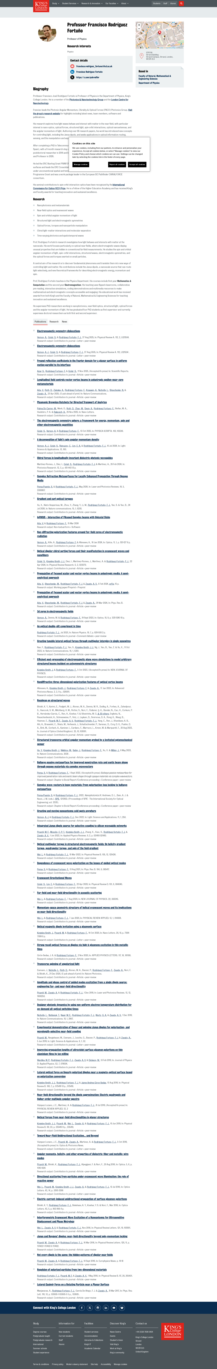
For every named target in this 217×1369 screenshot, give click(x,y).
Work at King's (121, 1349)
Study (56, 4)
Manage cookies (120, 1364)
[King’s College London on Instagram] (98, 1308)
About (125, 4)
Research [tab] (54, 322)
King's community (121, 1353)
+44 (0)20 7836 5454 (144, 1332)
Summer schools (44, 1349)
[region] (109, 154)
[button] (159, 33)
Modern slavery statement (77, 1364)
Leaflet (161, 48)
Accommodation (95, 1336)
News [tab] (64, 322)
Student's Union (121, 1340)
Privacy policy (57, 1364)
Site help (94, 1364)
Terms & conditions (41, 1364)
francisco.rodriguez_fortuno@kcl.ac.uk (94, 66)
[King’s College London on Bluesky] (122, 1308)
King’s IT (95, 1344)
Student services (95, 1332)
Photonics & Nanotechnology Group (86, 100)
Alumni (173, 4)
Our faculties (112, 4)
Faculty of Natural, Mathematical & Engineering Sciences (155, 77)
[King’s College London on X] (90, 1308)
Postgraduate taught (44, 1336)
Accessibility (106, 1364)
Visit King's (121, 1344)
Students (156, 4)
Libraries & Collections (95, 1340)
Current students (70, 1336)
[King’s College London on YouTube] (114, 1308)
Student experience (44, 1353)
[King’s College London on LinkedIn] (106, 1308)
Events (121, 1336)
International (44, 1344)
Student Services (71, 4)
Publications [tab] (40, 322)
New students (70, 1332)
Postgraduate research (44, 1340)
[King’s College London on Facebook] (82, 1308)
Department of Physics (149, 82)
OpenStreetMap (171, 48)
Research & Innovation (93, 4)
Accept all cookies (137, 164)
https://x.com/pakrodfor (87, 77)
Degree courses (44, 1332)
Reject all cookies (117, 164)
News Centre (121, 1332)
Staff (165, 4)
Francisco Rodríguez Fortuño (89, 71)
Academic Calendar (95, 1349)
